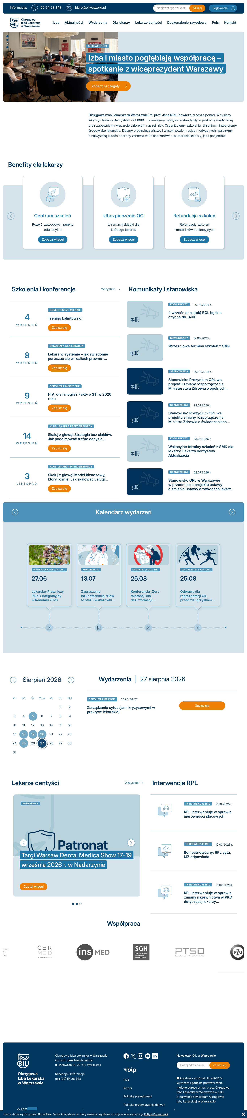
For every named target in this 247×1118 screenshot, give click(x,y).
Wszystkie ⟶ (110, 289)
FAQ (126, 1080)
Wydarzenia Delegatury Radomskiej (50, 569)
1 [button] (7, 36)
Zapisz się (59, 327)
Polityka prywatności (138, 1096)
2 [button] (7, 40)
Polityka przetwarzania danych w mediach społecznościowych (145, 1107)
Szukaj (197, 8)
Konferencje (91, 569)
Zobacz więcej (53, 239)
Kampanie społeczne (145, 569)
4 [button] (7, 47)
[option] (53, 212)
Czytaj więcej (34, 886)
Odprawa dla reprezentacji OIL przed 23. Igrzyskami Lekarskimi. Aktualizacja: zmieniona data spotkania (196, 596)
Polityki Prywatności (156, 1114)
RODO (128, 1088)
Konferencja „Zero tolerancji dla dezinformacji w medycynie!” (145, 596)
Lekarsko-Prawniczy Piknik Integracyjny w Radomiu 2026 (48, 596)
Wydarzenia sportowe (196, 569)
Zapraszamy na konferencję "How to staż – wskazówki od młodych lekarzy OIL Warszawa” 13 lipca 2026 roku (97, 596)
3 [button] (7, 43)
